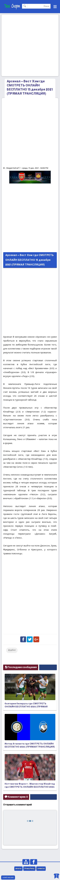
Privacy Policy (29, 869)
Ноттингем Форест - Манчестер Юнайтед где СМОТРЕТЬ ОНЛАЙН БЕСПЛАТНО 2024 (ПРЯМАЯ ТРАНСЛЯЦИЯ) (30, 787)
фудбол (12, 650)
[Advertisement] (30, 45)
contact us (41, 869)
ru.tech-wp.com (8, 877)
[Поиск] (25, 6)
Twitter (30, 639)
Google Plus (36, 639)
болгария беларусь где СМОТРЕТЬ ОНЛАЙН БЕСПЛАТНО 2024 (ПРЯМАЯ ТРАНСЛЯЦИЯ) (26, 706)
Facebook (23, 639)
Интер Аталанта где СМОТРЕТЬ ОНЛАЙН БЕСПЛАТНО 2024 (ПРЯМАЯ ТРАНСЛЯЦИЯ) (30, 745)
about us (18, 869)
